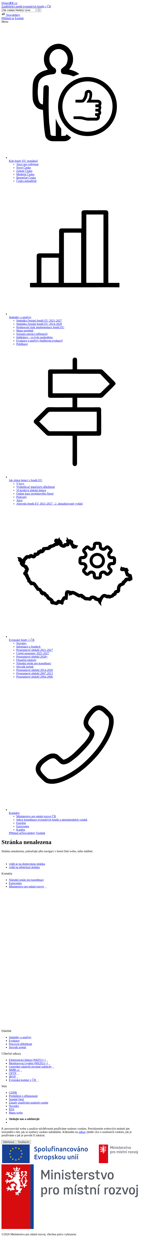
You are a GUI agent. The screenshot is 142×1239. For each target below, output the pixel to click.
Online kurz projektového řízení (34, 493)
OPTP (14, 1073)
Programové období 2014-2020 (34, 670)
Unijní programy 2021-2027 (32, 653)
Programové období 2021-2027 (34, 650)
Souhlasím (23, 1142)
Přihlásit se (7, 18)
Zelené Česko (24, 170)
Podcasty (21, 497)
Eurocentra (22, 826)
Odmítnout (8, 1142)
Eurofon (21, 823)
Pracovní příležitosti (20, 1044)
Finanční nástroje (26, 660)
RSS (11, 1109)
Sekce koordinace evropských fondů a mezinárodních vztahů (51, 819)
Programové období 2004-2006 (34, 676)
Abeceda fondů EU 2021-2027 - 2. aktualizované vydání (49, 503)
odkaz (82, 1132)
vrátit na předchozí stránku (24, 867)
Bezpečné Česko (26, 177)
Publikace (22, 344)
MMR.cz (15, 1070)
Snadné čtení (16, 1099)
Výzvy (20, 483)
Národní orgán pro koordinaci (33, 663)
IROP (13, 1076)
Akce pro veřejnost (27, 164)
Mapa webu (16, 1112)
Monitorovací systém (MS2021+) (29, 1063)
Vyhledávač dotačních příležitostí (35, 487)
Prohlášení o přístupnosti (23, 1096)
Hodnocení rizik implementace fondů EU (40, 327)
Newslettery (28, 833)
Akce (19, 500)
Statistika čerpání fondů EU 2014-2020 (39, 323)
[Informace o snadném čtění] (71, 1027)
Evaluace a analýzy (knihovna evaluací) (39, 340)
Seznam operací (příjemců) (32, 334)
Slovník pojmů (24, 666)
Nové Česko (23, 167)
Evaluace (14, 1040)
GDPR (13, 1092)
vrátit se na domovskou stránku (27, 863)
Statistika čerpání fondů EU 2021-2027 (39, 320)
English (19, 18)
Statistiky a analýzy (20, 1037)
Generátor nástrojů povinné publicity (31, 1066)
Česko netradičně (26, 181)
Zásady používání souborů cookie (28, 1102)
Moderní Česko (25, 174)
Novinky (21, 643)
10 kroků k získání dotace (31, 490)
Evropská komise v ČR (24, 1080)
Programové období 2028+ (32, 656)
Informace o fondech (28, 646)
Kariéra (20, 829)
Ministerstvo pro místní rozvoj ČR (36, 816)
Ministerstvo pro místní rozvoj (27, 886)
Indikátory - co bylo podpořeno (34, 337)
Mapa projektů (24, 330)
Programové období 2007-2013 (34, 673)
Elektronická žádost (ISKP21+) (28, 1059)
